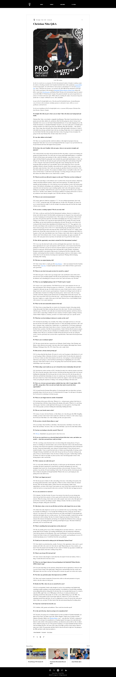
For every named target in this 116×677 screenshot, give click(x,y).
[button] (76, 327)
